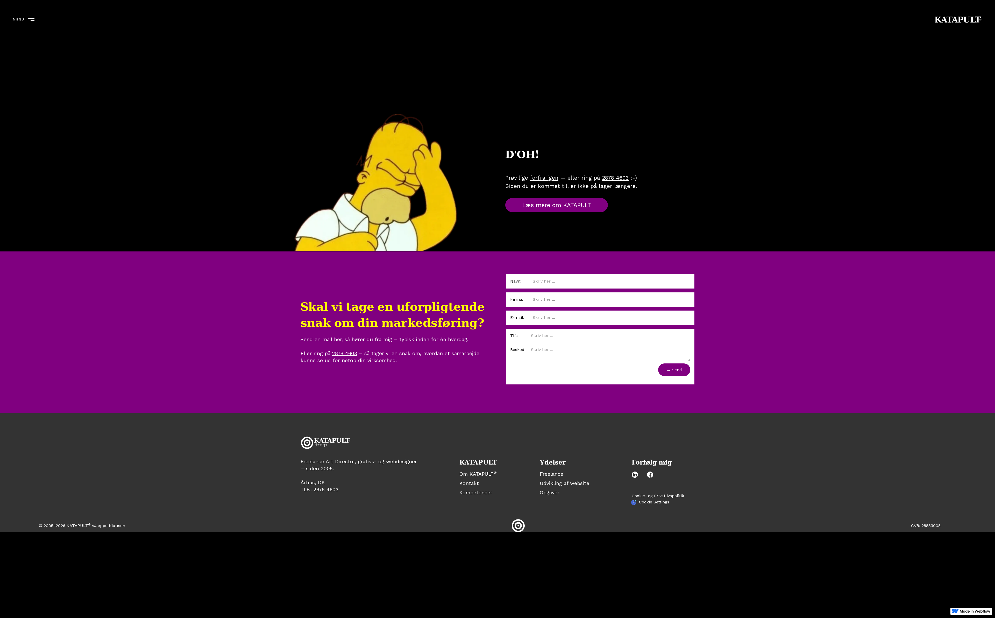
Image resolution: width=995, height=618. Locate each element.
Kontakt (469, 483)
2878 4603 (615, 178)
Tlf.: (514, 335)
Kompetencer (475, 493)
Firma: (516, 299)
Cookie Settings (654, 502)
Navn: (515, 281)
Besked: (517, 349)
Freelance (551, 474)
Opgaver (549, 492)
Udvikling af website (564, 483)
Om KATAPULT (478, 474)
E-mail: (517, 317)
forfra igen (544, 178)
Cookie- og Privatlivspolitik (658, 495)
